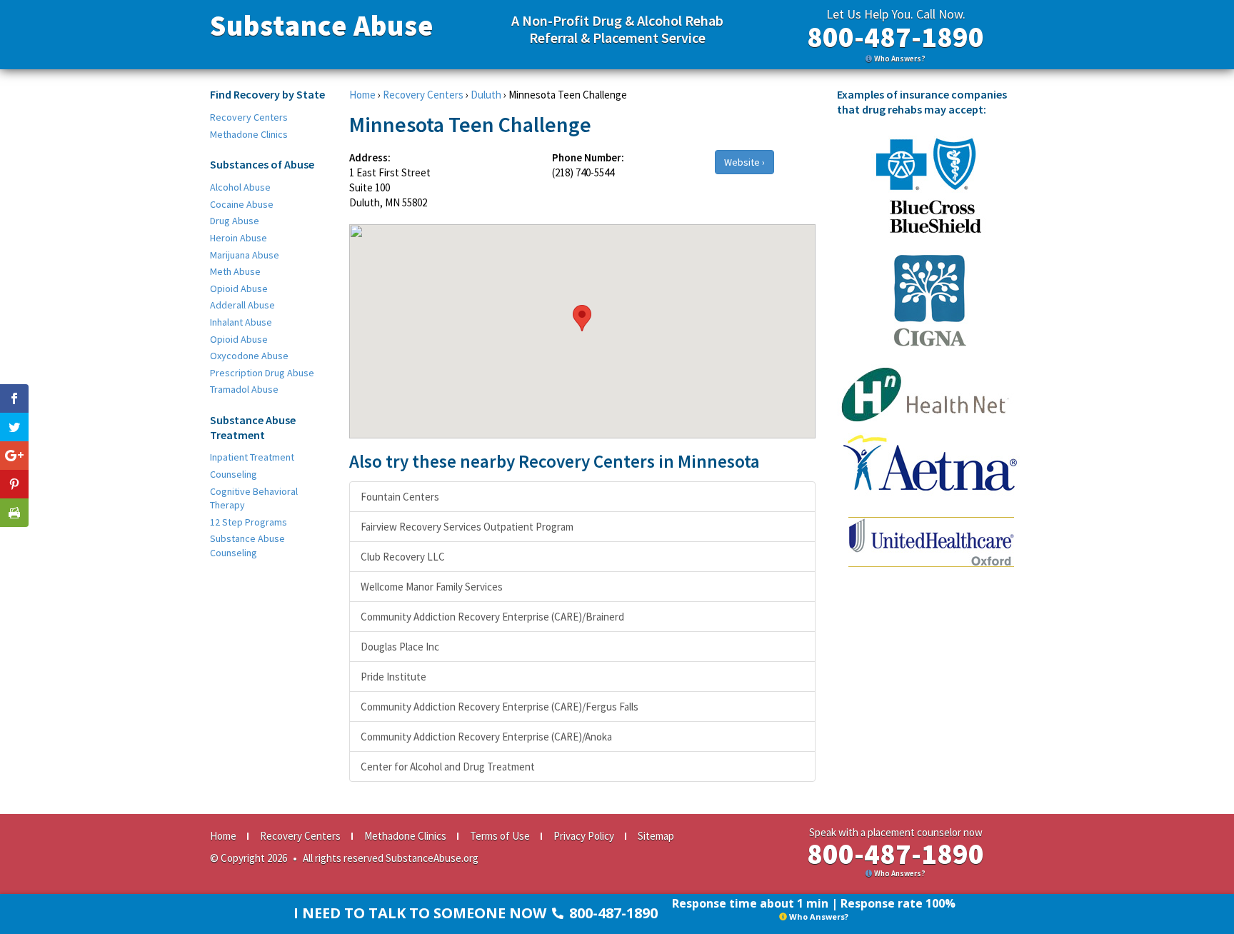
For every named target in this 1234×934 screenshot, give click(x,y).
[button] (582, 318)
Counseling (233, 474)
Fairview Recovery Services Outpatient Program (467, 526)
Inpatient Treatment (252, 457)
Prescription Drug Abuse (262, 372)
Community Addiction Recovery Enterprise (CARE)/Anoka (486, 736)
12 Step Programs (248, 522)
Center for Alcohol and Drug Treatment (448, 766)
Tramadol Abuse (244, 389)
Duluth (486, 94)
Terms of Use (500, 836)
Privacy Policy (583, 836)
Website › (744, 162)
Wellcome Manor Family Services (432, 586)
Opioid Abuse (239, 288)
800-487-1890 (895, 37)
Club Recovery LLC (403, 556)
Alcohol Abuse (240, 187)
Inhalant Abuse (241, 322)
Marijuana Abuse (244, 254)
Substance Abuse (321, 26)
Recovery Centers (249, 117)
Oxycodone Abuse (249, 355)
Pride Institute (393, 676)
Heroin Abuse (238, 237)
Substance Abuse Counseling (247, 545)
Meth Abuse (235, 271)
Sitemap (656, 836)
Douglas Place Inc (400, 646)
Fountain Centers (400, 496)
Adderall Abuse (242, 304)
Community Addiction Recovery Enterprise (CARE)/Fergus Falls (499, 706)
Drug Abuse (234, 220)
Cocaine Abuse (242, 204)
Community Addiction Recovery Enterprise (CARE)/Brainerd (492, 616)
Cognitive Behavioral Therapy (254, 498)
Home (362, 94)
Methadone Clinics (249, 134)
